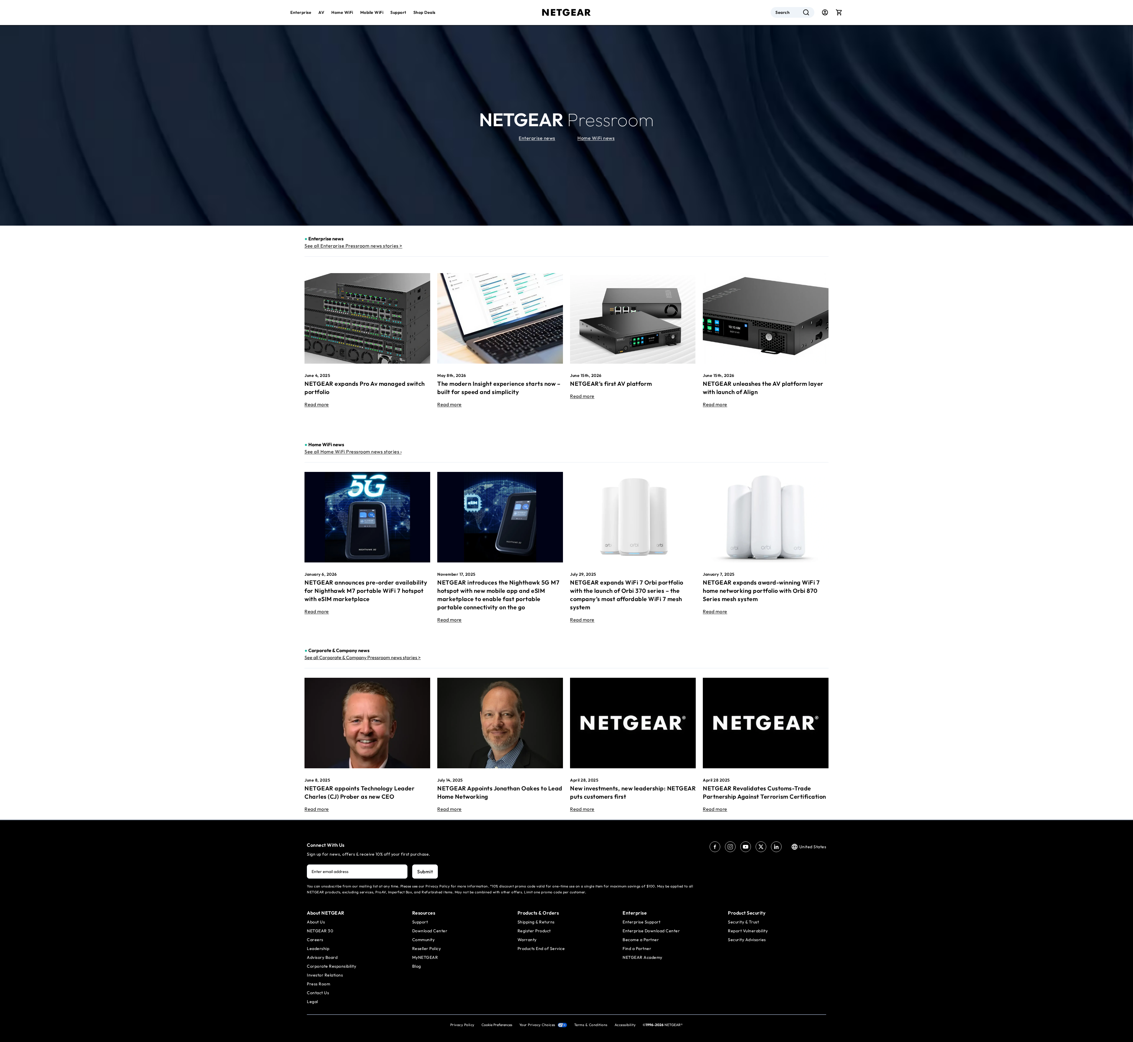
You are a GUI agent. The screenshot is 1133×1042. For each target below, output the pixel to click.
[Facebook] (715, 846)
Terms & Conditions (591, 1025)
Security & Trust (743, 922)
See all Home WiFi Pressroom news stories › (353, 451)
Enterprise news (537, 138)
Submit (425, 871)
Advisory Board (322, 957)
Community (423, 939)
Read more (316, 404)
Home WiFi (342, 12)
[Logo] (566, 12)
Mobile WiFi (372, 12)
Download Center (430, 930)
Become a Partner (641, 939)
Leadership (318, 948)
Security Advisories (747, 939)
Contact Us (318, 992)
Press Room (318, 984)
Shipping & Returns (536, 922)
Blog (416, 966)
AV (321, 12)
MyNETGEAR (425, 957)
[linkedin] (776, 846)
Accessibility (625, 1025)
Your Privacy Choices (537, 1025)
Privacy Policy (462, 1025)
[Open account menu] (825, 12)
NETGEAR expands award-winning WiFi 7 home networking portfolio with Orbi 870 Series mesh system (761, 591)
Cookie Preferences (497, 1025)
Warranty (527, 939)
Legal (312, 1001)
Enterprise (300, 12)
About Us (316, 922)
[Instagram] (730, 846)
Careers (315, 939)
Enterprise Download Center (651, 930)
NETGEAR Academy (642, 957)
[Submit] (806, 12)
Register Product (534, 930)
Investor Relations (325, 975)
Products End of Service (541, 948)
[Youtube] (745, 846)
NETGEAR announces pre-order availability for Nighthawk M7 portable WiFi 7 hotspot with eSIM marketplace (365, 591)
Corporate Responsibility (331, 966)
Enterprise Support (641, 922)
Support (398, 12)
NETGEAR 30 (320, 930)
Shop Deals (424, 12)
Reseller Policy (426, 948)
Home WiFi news (596, 138)
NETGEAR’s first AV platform (611, 383)
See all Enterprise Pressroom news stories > (353, 246)
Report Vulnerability (748, 930)
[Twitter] (761, 846)
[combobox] (792, 12)
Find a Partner (637, 948)
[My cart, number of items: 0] (839, 12)
